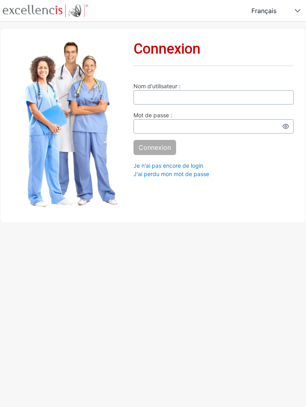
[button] (298, 10)
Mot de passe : (152, 115)
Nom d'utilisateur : (156, 86)
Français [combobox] (264, 11)
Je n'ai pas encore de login (168, 165)
